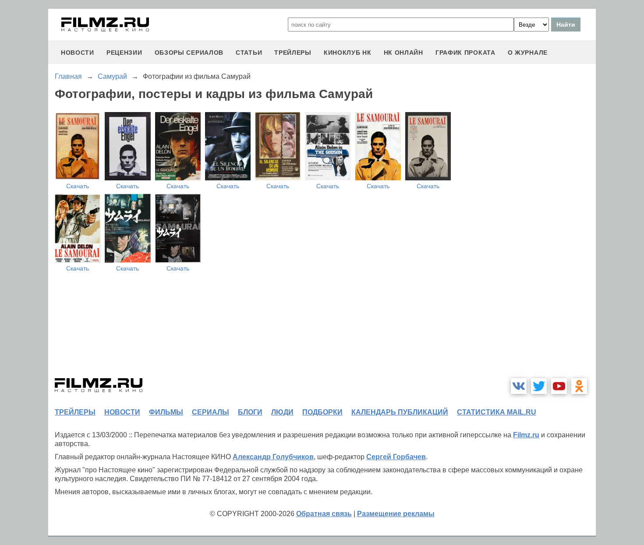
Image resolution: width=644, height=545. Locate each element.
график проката (465, 52)
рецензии (124, 52)
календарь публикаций (399, 412)
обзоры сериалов (189, 52)
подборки (322, 412)
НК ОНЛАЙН (403, 52)
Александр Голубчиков (273, 457)
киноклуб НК (348, 52)
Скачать (77, 186)
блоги (250, 412)
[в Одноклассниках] (579, 386)
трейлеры (292, 52)
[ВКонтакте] (519, 386)
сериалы (210, 412)
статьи (249, 52)
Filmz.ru (526, 435)
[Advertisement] (530, 238)
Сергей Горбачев (396, 457)
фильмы (166, 412)
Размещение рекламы (396, 513)
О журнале (528, 52)
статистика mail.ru (496, 412)
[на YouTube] (559, 386)
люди (282, 412)
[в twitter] (539, 386)
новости (77, 52)
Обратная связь (324, 513)
